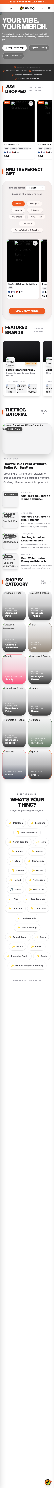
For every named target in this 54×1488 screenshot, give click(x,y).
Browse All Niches (25, 980)
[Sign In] (11, 8)
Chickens (35, 210)
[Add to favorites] (31, 103)
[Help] (48, 1482)
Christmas (17, 217)
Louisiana (27, 223)
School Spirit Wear (13, 56)
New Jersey (36, 217)
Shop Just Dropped (36, 89)
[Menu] (4, 8)
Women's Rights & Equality (27, 230)
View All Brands (39, 330)
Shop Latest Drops (16, 48)
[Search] (42, 8)
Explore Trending (39, 48)
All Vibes (43, 582)
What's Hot (44, 412)
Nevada (18, 210)
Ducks (18, 203)
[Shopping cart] (49, 8)
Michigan (34, 203)
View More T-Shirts (27, 311)
